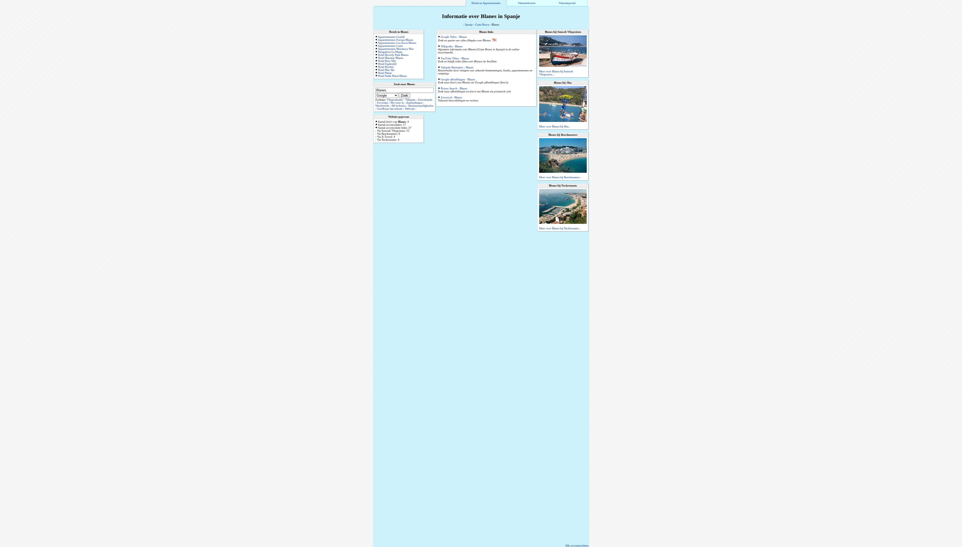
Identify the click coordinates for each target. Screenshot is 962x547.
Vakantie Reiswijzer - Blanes (457, 67)
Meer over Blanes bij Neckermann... (560, 228)
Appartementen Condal (391, 36)
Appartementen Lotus (390, 45)
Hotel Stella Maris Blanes (392, 75)
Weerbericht (382, 105)
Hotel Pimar (385, 72)
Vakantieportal (567, 3)
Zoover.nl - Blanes (451, 97)
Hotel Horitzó (386, 66)
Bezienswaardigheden (420, 105)
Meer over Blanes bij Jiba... (555, 126)
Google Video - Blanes (454, 36)
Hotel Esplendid (387, 63)
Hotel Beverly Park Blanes (393, 54)
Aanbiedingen (414, 102)
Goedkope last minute (389, 108)
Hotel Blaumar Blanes (390, 57)
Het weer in (397, 102)
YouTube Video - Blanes (455, 58)
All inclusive (398, 105)
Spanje (469, 24)
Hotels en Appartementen (486, 3)
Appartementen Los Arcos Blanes (397, 42)
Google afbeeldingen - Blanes (458, 79)
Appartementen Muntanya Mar (396, 48)
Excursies (382, 102)
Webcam (410, 108)
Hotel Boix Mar (387, 60)
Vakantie (410, 99)
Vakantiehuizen (527, 3)
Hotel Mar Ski (386, 69)
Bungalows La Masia (390, 51)
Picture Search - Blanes (454, 88)
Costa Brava (482, 24)
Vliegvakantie (395, 99)
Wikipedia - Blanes (451, 46)
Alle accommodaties (576, 545)
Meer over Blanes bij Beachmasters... (560, 177)
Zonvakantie (425, 99)
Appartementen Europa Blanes (395, 39)
